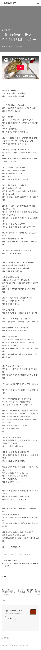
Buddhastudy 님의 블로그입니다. (16, 613)
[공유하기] (9, 554)
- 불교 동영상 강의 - (9, 3)
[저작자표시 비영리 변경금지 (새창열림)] (27, 554)
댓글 (3, 600)
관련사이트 (5, 638)
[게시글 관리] (11, 554)
